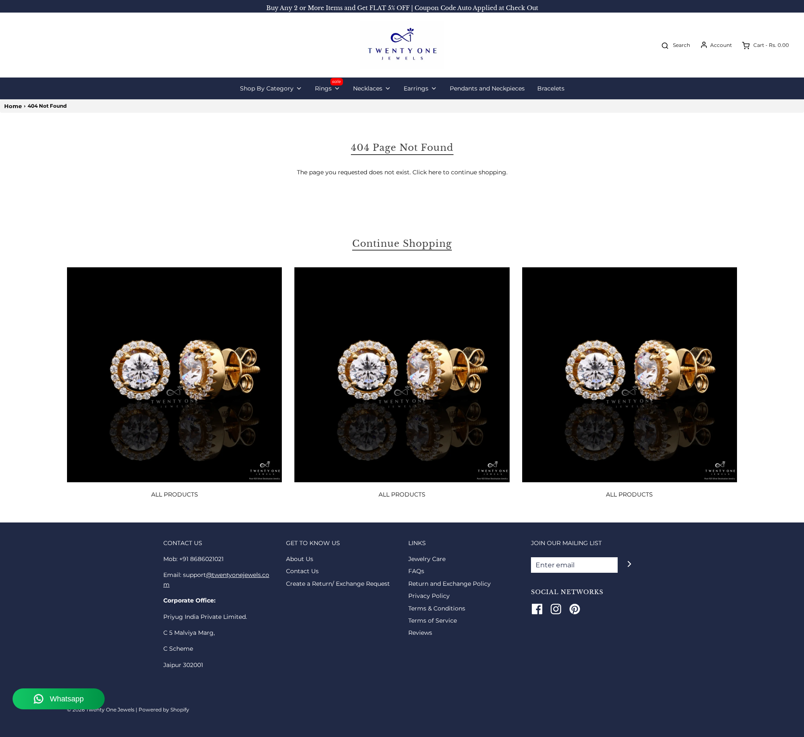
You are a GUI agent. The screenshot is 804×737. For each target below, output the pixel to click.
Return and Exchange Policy (449, 583)
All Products (174, 494)
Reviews (420, 632)
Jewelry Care (427, 559)
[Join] (629, 564)
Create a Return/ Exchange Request (338, 583)
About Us (299, 559)
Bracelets (550, 88)
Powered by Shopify (164, 709)
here (434, 172)
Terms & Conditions (436, 608)
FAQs (416, 571)
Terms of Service (432, 620)
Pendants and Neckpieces (487, 88)
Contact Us (302, 571)
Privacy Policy (429, 596)
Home (13, 106)
